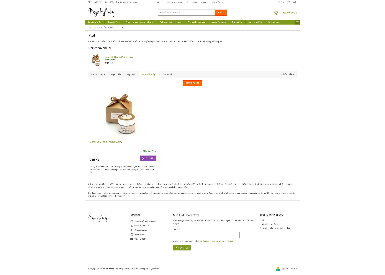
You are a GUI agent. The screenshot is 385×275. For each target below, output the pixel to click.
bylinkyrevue (140, 234)
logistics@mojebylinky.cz (145, 221)
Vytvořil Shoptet (289, 268)
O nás (157, 2)
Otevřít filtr (192, 83)
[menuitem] (94, 22)
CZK (280, 2)
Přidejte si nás (140, 230)
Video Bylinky (140, 238)
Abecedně (167, 74)
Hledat (221, 12)
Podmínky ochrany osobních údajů (207, 2)
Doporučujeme (98, 74)
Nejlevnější (116, 74)
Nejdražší (131, 74)
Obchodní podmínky (175, 2)
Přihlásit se (181, 247)
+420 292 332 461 (142, 225)
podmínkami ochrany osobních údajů (216, 241)
